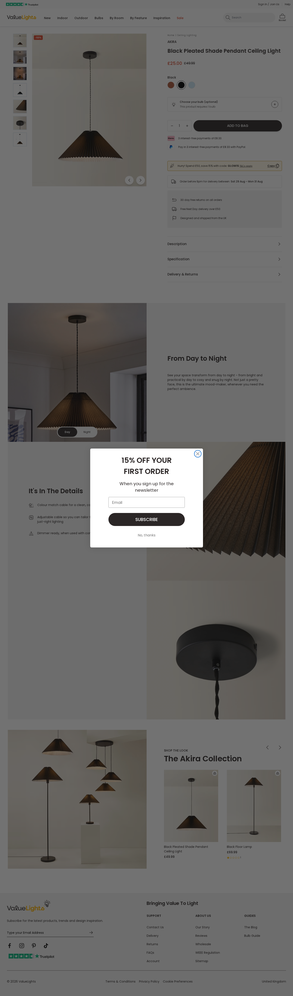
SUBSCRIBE (146, 519)
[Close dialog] (197, 453)
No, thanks (147, 535)
